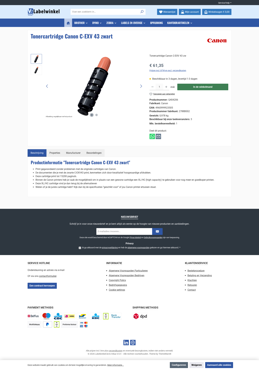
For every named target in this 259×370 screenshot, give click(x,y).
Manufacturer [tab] (73, 152)
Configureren (179, 365)
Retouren (192, 285)
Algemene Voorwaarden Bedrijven (126, 275)
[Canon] (216, 40)
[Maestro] (46, 316)
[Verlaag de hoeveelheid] (152, 87)
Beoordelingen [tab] (94, 152)
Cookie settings (117, 289)
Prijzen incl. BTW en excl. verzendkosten (167, 70)
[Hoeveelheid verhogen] (166, 87)
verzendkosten (115, 350)
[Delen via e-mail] (158, 136)
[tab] (37, 153)
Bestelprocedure (196, 270)
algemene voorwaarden (138, 247)
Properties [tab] (54, 152)
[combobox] (105, 12)
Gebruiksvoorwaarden (153, 237)
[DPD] (140, 316)
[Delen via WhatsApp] (152, 136)
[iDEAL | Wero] (69, 316)
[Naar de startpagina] (44, 12)
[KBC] (95, 316)
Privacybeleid (135, 237)
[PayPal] (47, 324)
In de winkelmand (202, 86)
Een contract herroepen (42, 285)
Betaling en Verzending (200, 275)
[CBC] (58, 316)
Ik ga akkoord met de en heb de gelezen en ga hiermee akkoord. (131, 247)
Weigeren (196, 365)
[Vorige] (47, 86)
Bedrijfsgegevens (118, 285)
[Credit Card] (83, 324)
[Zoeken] (142, 12)
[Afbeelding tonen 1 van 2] (92, 115)
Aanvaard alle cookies (219, 365)
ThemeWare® (165, 354)
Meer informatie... (115, 365)
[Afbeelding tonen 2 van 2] (96, 115)
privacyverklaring (110, 247)
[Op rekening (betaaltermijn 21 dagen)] (57, 324)
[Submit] (157, 231)
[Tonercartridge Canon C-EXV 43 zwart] (94, 86)
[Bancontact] (82, 316)
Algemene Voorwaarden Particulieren (128, 270)
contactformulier (47, 276)
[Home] (68, 23)
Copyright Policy (117, 280)
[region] (87, 86)
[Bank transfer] (116, 316)
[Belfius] (33, 316)
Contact (192, 289)
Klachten (192, 280)
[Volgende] (141, 86)
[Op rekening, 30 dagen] (106, 316)
